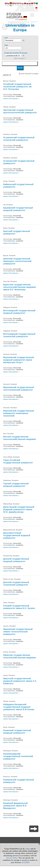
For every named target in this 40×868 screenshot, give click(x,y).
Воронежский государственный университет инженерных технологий (18, 413)
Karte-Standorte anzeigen (29, 73)
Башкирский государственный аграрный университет (18, 209)
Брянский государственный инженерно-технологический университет (17, 261)
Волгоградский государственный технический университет (19, 335)
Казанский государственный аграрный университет (17, 731)
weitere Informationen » (11, 98)
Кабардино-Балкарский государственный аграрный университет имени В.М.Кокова (18, 707)
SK (30, 5)
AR (37, 5)
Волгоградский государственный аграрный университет (19, 311)
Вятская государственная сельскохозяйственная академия (19, 437)
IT (20, 5)
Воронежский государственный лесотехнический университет (18, 388)
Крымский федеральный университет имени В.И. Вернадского (15, 805)
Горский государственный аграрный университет (16, 484)
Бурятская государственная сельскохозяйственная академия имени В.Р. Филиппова (19, 287)
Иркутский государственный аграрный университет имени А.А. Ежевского (20, 681)
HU (18, 5)
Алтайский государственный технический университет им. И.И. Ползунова (17, 86)
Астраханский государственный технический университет (18, 138)
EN (6, 5)
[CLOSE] (25, 862)
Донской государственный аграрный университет (16, 560)
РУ (27, 5)
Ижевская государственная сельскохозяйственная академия (19, 656)
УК (34, 5)
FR (15, 5)
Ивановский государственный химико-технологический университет (18, 631)
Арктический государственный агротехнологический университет (20, 111)
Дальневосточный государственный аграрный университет (16, 535)
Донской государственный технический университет (16, 583)
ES (13, 5)
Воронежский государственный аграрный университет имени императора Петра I (18, 360)
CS (8, 5)
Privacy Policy (11, 858)
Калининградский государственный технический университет (18, 756)
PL (22, 5)
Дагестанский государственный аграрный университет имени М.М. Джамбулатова (18, 509)
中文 (36, 9)
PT (25, 5)
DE (11, 5)
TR (32, 5)
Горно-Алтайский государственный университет (18, 461)
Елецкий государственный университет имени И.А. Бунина (19, 606)
